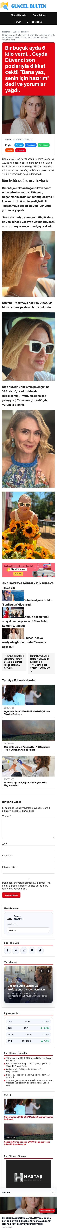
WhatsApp (43, 145)
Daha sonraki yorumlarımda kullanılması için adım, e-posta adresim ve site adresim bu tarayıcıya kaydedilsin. (26, 885)
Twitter (19, 145)
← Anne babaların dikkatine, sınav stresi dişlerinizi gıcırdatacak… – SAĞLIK (14, 661)
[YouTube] (32, 950)
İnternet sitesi (9, 867)
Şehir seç (12, 924)
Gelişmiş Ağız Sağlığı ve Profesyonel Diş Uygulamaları (24, 1070)
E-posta (7, 855)
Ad (4, 843)
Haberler (6, 32)
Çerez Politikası (34, 22)
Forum (18, 22)
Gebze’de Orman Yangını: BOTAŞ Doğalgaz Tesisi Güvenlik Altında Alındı (28, 1064)
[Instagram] (23, 950)
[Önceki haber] (41, 970)
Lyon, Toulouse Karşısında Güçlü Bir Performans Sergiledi (28, 1076)
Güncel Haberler (19, 15)
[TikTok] (40, 950)
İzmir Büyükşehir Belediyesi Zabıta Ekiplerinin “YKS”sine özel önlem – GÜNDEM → (40, 663)
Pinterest (20, 150)
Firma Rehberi (39, 15)
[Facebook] (7, 950)
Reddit (9, 150)
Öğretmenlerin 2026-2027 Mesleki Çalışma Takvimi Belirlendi (29, 1059)
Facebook (31, 145)
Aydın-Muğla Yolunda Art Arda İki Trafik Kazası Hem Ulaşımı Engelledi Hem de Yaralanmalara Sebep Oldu (29, 1082)
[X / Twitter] (15, 950)
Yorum (6, 816)
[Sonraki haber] (48, 970)
